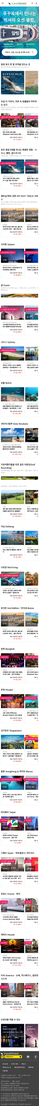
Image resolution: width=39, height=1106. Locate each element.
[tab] (8, 44)
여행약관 (30, 1067)
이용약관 (5, 1071)
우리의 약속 (14, 1064)
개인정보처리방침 (19, 1067)
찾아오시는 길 (7, 1067)
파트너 (24, 1064)
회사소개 (5, 1064)
